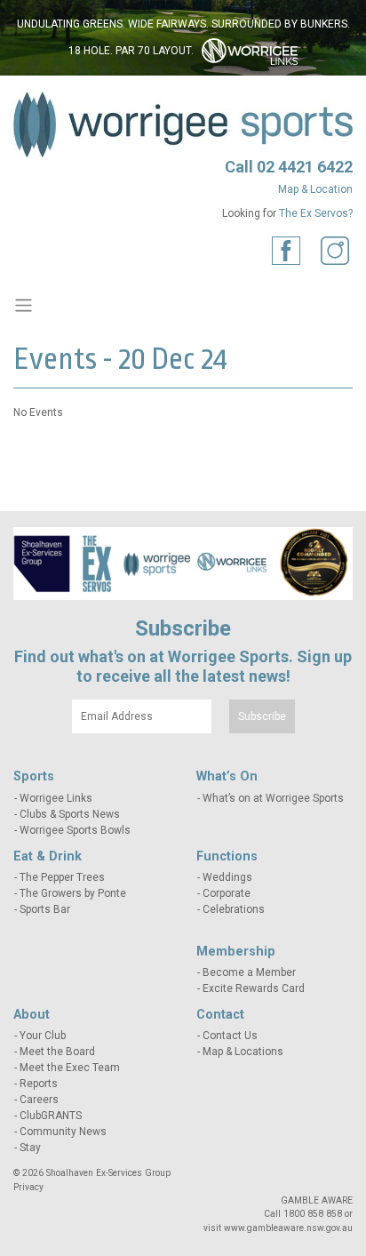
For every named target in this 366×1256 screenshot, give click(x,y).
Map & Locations (243, 1051)
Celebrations (234, 909)
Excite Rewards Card (254, 988)
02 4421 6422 (305, 166)
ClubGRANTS (51, 1115)
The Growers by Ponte (73, 893)
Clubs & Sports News (70, 814)
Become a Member (249, 972)
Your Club (43, 1035)
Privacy (28, 1187)
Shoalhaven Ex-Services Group (108, 1173)
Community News (63, 1131)
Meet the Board (57, 1051)
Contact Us (230, 1035)
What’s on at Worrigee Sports (273, 798)
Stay (30, 1147)
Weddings (227, 877)
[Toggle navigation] (23, 305)
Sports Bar (45, 909)
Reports (39, 1083)
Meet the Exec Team (70, 1067)
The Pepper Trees (62, 877)
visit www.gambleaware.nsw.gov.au (278, 1228)
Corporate (227, 893)
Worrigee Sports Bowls (75, 830)
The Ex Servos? (316, 213)
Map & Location (315, 189)
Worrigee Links (56, 798)
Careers (39, 1099)
